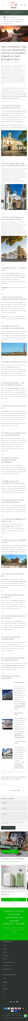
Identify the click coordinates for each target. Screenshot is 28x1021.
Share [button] (4, 784)
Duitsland (5, 988)
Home (7, 17)
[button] (3, 5)
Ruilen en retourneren (17, 1015)
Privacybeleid (8, 1015)
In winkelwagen (13, 899)
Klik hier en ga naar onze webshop (10, 861)
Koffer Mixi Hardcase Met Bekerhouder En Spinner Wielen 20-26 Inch (13, 892)
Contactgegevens (17, 1017)
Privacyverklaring (7, 965)
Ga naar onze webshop (9, 851)
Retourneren (6, 955)
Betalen (5, 952)
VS (3, 992)
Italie (4, 985)
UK (3, 995)
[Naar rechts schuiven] (17, 905)
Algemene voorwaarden (9, 962)
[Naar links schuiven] (10, 905)
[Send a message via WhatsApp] (25, 1015)
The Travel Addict (13, 1013)
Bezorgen (5, 948)
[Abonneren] (23, 936)
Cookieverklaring (7, 969)
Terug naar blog (15, 790)
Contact (5, 945)
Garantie (5, 959)
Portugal (12, 17)
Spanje (4, 978)
